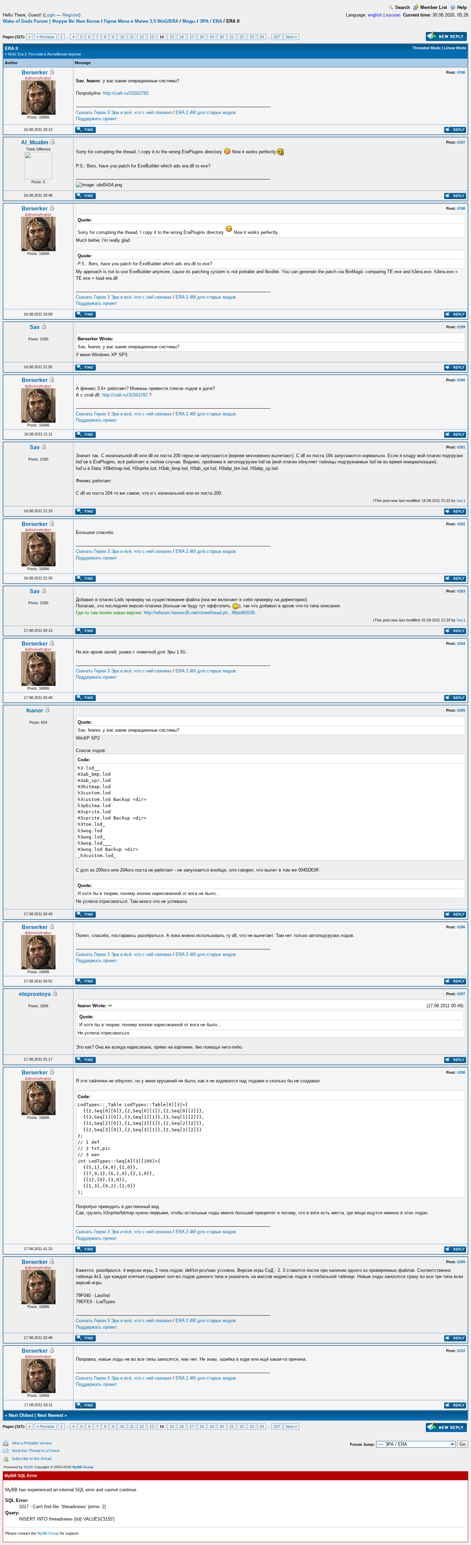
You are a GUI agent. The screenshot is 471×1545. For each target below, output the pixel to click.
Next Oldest (21, 1415)
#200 (461, 380)
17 (192, 37)
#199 (461, 327)
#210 (461, 1351)
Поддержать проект (96, 118)
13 (152, 37)
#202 (461, 524)
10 (122, 37)
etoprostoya (35, 994)
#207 (461, 994)
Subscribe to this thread (31, 1458)
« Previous (45, 37)
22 (242, 37)
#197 (461, 142)
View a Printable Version (32, 1443)
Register (70, 15)
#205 (461, 710)
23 (252, 37)
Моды (189, 21)
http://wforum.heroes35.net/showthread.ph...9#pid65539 (199, 612)
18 (202, 37)
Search (402, 7)
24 (262, 37)
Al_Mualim (34, 142)
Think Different (38, 149)
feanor (34, 710)
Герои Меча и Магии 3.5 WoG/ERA (141, 21)
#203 (461, 591)
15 (172, 37)
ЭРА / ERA (211, 21)
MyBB (28, 1467)
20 (222, 37)
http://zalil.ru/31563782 (126, 93)
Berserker (35, 72)
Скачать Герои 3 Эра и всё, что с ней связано (123, 112)
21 (232, 37)
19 (212, 37)
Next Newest (50, 1415)
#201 (461, 447)
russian (393, 15)
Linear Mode (455, 48)
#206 (461, 927)
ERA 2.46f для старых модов (206, 112)
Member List (433, 7)
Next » (291, 37)
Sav (35, 327)
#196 (461, 72)
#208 (461, 1072)
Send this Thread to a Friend (35, 1451)
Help (462, 7)
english (375, 15)
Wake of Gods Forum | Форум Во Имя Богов (51, 21)
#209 (461, 1262)
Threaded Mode (426, 48)
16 (182, 37)
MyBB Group (82, 1467)
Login (49, 15)
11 (132, 37)
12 (142, 37)
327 (277, 37)
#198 (461, 208)
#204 (461, 643)
